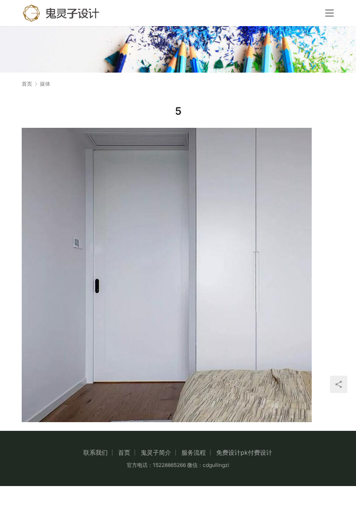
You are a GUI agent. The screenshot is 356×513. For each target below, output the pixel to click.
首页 (27, 83)
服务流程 (193, 452)
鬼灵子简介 (156, 452)
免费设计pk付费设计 (244, 452)
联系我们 (95, 452)
